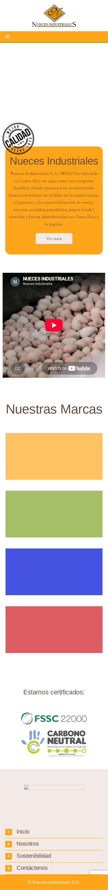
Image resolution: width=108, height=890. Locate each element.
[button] (54, 832)
